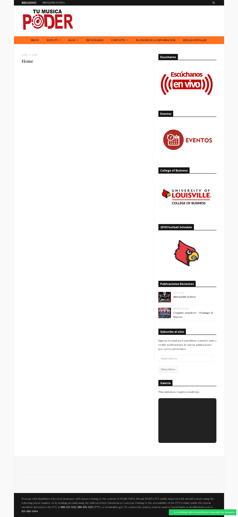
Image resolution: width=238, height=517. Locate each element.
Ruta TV (52, 40)
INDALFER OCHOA (54, 2)
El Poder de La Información (155, 40)
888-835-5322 (85, 507)
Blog (71, 40)
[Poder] (48, 21)
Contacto (118, 40)
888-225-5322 (68, 507)
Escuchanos (94, 40)
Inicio (35, 40)
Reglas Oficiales (194, 40)
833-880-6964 (30, 511)
